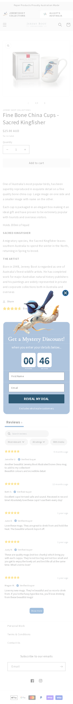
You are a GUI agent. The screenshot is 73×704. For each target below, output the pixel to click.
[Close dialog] (65, 293)
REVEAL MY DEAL (36, 399)
